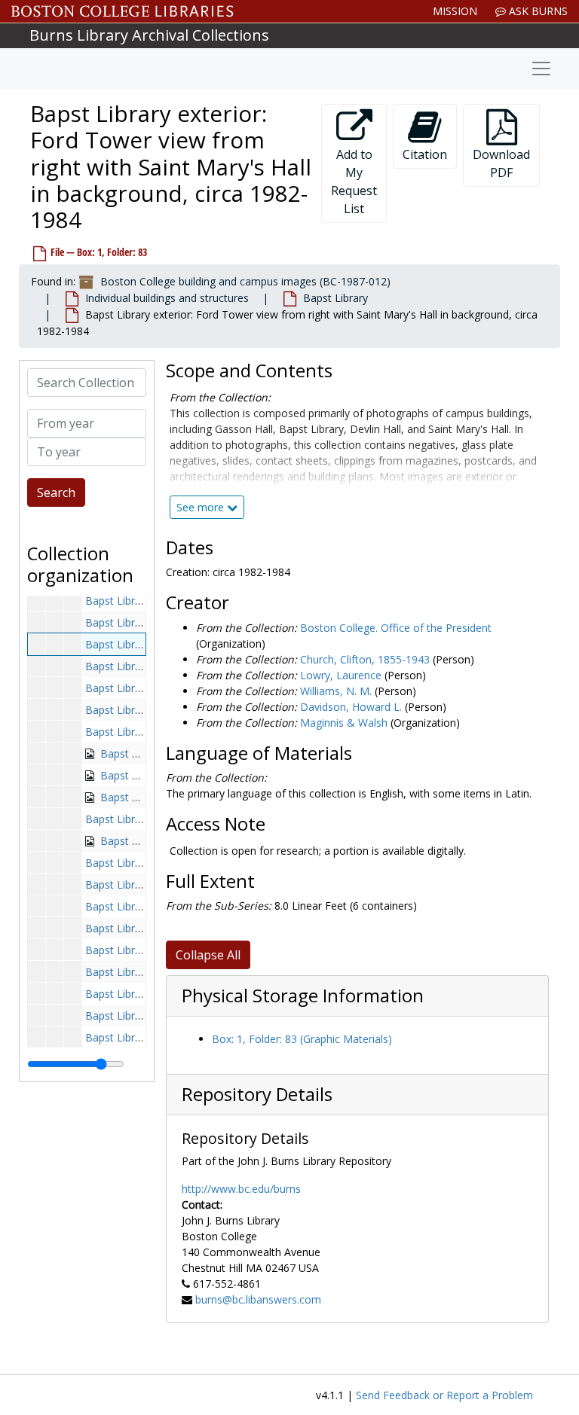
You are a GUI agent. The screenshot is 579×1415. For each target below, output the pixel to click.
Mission (455, 11)
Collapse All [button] (208, 955)
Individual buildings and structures (167, 298)
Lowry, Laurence (340, 675)
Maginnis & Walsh (344, 722)
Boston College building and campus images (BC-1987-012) (245, 281)
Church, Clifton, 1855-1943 (365, 659)
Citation (425, 154)
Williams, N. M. (336, 691)
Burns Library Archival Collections (149, 35)
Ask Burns (537, 11)
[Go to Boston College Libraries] (122, 11)
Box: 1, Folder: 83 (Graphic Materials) (302, 1039)
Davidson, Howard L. (351, 707)
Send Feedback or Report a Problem (444, 1395)
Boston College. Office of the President (396, 628)
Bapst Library (335, 298)
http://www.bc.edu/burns (241, 1189)
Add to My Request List (354, 181)
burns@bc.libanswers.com (258, 1299)
